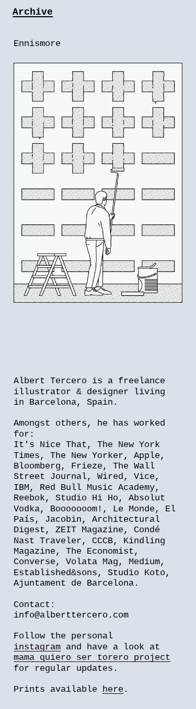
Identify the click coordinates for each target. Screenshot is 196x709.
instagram (37, 647)
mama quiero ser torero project (92, 657)
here (112, 689)
